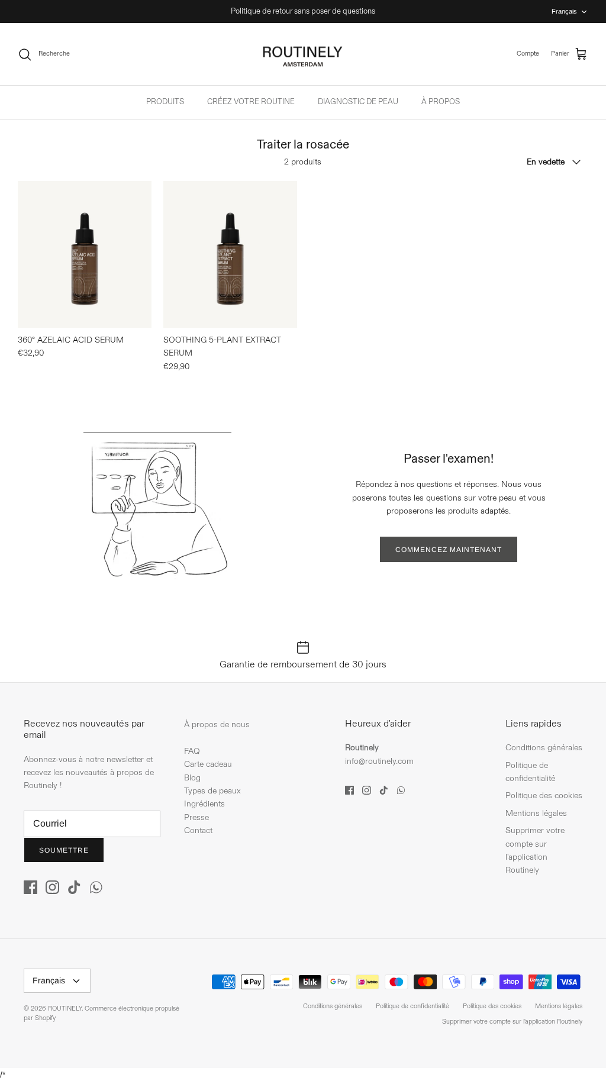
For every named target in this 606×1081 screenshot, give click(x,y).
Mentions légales (536, 813)
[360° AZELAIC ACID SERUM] (85, 254)
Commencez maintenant (448, 550)
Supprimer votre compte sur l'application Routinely (512, 1022)
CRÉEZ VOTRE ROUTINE (251, 102)
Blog (192, 778)
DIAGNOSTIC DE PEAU (358, 102)
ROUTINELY (65, 1009)
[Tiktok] (74, 887)
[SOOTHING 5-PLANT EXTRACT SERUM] (230, 254)
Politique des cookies (543, 795)
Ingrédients (204, 804)
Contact (198, 830)
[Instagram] (52, 887)
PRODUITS (165, 102)
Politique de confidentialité (412, 1006)
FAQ (192, 751)
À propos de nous (217, 724)
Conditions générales (543, 748)
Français (564, 11)
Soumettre (64, 850)
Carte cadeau (208, 764)
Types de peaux (212, 791)
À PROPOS (440, 102)
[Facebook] (30, 887)
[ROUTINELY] (303, 54)
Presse (196, 817)
